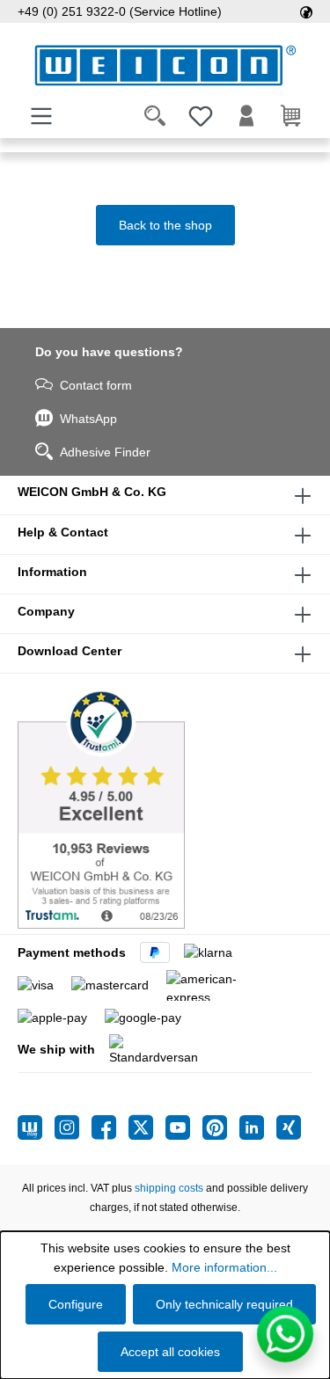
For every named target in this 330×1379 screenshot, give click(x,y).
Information (52, 572)
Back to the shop (165, 225)
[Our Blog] (36, 1127)
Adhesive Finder (105, 452)
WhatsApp (88, 419)
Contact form (96, 385)
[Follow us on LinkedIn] (257, 1127)
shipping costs (169, 1188)
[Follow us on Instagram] (73, 1127)
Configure (75, 1304)
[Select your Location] (306, 11)
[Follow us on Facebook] (110, 1127)
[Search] (155, 116)
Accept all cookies (170, 1352)
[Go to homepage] (165, 65)
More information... (224, 1267)
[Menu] (41, 116)
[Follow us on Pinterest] (220, 1127)
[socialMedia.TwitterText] (146, 1127)
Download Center (69, 651)
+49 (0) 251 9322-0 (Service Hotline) (120, 11)
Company (46, 611)
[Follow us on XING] (288, 1127)
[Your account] (246, 116)
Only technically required (224, 1304)
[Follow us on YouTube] (183, 1127)
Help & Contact (63, 532)
